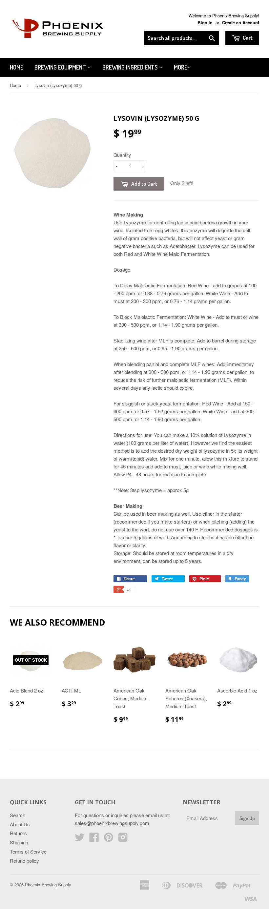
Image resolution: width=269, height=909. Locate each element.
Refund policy (24, 860)
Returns (18, 833)
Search (17, 815)
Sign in (205, 23)
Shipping (19, 842)
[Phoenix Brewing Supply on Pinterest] (109, 839)
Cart (247, 37)
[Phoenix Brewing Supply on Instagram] (123, 839)
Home (16, 67)
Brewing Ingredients (130, 67)
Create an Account (240, 23)
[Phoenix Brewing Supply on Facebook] (94, 839)
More (180, 67)
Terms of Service (28, 851)
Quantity (122, 155)
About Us (20, 824)
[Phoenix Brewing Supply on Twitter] (80, 839)
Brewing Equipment (60, 67)
